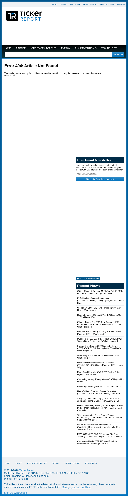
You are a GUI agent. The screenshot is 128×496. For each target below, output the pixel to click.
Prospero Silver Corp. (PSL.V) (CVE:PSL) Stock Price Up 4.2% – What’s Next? (99, 333)
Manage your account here (76, 487)
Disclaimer (75, 4)
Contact (63, 4)
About (54, 4)
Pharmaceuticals (85, 48)
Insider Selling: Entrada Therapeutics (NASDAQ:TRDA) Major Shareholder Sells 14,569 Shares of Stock (99, 427)
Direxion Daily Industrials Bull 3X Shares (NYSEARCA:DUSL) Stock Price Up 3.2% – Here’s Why (100, 365)
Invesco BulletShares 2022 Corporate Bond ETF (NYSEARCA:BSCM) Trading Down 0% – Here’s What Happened (99, 348)
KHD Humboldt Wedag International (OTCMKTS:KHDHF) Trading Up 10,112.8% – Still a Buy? (100, 300)
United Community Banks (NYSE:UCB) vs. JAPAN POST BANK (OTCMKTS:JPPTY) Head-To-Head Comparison (100, 408)
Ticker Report (26, 470)
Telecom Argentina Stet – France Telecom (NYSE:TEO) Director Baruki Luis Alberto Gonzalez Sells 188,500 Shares (100, 417)
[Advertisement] (64, 33)
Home (8, 48)
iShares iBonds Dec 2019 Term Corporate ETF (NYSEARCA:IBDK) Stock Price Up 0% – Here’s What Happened (99, 324)
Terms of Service (106, 4)
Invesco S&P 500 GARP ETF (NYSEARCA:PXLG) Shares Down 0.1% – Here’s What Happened (100, 340)
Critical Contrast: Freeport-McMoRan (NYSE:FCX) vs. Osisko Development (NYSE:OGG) (100, 292)
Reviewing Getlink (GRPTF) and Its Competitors (99, 386)
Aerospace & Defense (43, 48)
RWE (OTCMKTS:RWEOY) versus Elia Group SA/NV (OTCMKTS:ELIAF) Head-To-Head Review (99, 435)
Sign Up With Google (15, 492)
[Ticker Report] (24, 16)
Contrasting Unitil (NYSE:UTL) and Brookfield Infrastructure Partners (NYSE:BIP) (97, 442)
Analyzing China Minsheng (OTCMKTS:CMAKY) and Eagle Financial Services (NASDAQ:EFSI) (99, 399)
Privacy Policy (89, 4)
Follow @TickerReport (89, 278)
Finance (21, 48)
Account (121, 4)
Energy (65, 48)
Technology (109, 48)
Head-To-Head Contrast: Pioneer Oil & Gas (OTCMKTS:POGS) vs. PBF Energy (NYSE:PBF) (99, 392)
